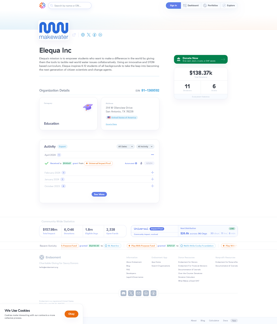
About (194, 320)
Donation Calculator (186, 277)
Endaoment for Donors (187, 262)
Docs (225, 320)
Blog (128, 266)
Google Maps (111, 124)
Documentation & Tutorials (189, 269)
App (234, 320)
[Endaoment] (42, 5)
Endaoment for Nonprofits (227, 262)
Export (62, 146)
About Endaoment (134, 262)
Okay (71, 313)
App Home (156, 262)
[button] (173, 5)
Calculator (214, 320)
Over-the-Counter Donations (190, 273)
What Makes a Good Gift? (188, 281)
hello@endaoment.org (48, 267)
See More (99, 194)
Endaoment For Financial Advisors (192, 266)
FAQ (128, 269)
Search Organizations (161, 266)
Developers (131, 273)
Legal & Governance (134, 277)
